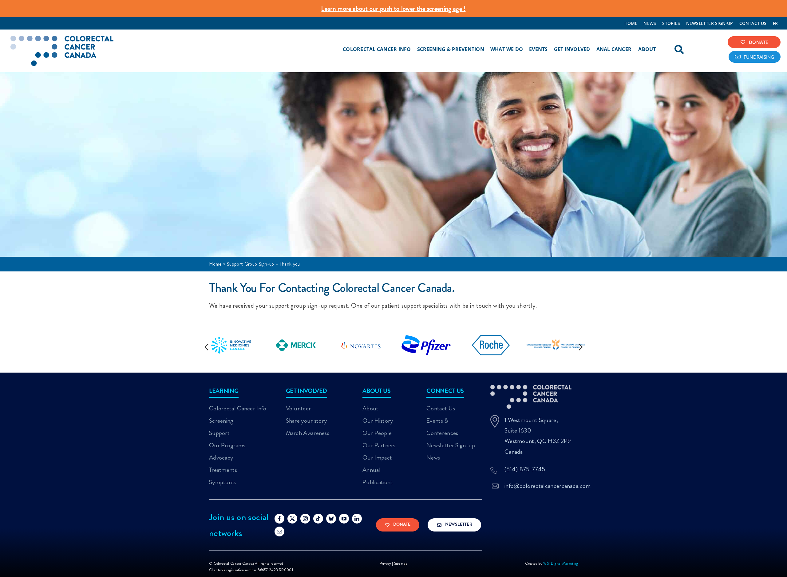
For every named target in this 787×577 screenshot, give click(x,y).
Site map (401, 563)
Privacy (385, 563)
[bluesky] (331, 519)
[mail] (279, 531)
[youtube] (344, 519)
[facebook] (279, 519)
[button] (206, 346)
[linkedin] (357, 519)
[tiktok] (318, 519)
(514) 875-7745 (524, 469)
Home (215, 263)
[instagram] (305, 519)
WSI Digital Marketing (560, 563)
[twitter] (292, 519)
